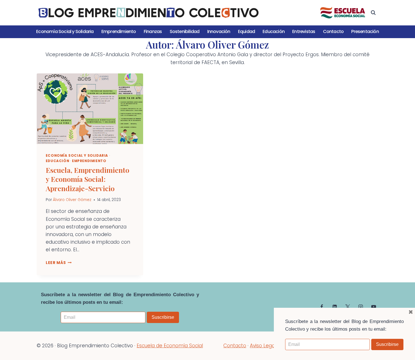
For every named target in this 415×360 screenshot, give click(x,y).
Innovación (218, 31)
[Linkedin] (335, 307)
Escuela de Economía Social (170, 345)
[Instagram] (360, 307)
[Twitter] (347, 307)
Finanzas (153, 31)
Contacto (333, 31)
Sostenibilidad (185, 31)
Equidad (246, 31)
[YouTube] (373, 307)
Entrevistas (303, 31)
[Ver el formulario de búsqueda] (373, 13)
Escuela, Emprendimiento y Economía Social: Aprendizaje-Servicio (87, 179)
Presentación (365, 31)
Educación (274, 31)
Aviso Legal (263, 345)
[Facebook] (322, 307)
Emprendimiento (118, 31)
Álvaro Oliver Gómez (72, 199)
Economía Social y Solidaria (64, 31)
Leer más (59, 262)
